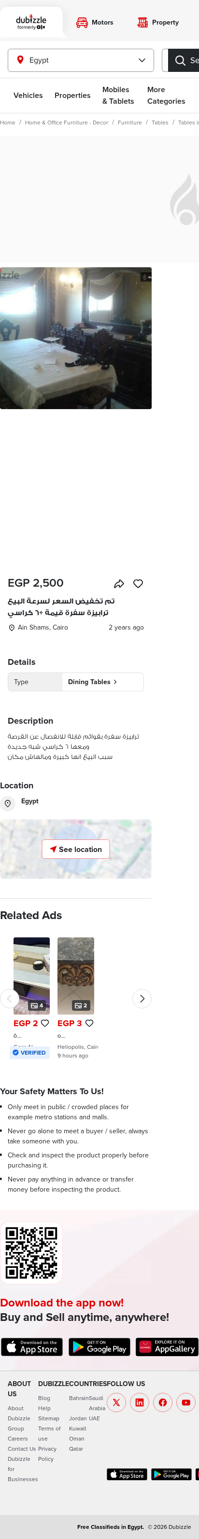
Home (7, 122)
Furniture (130, 122)
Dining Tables (89, 682)
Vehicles (28, 95)
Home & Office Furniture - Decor (66, 122)
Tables (160, 122)
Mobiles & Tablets (118, 95)
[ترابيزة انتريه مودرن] (32, 998)
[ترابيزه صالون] (76, 998)
